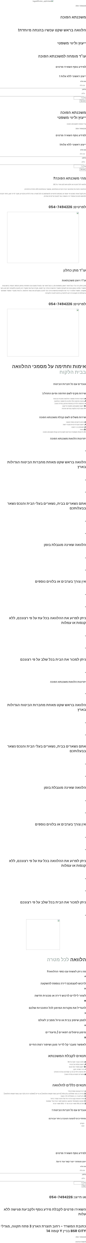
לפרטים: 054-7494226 (67, 207)
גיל (85, 98)
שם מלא (83, 81)
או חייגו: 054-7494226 (67, 1197)
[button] (43, 1123)
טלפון (84, 89)
